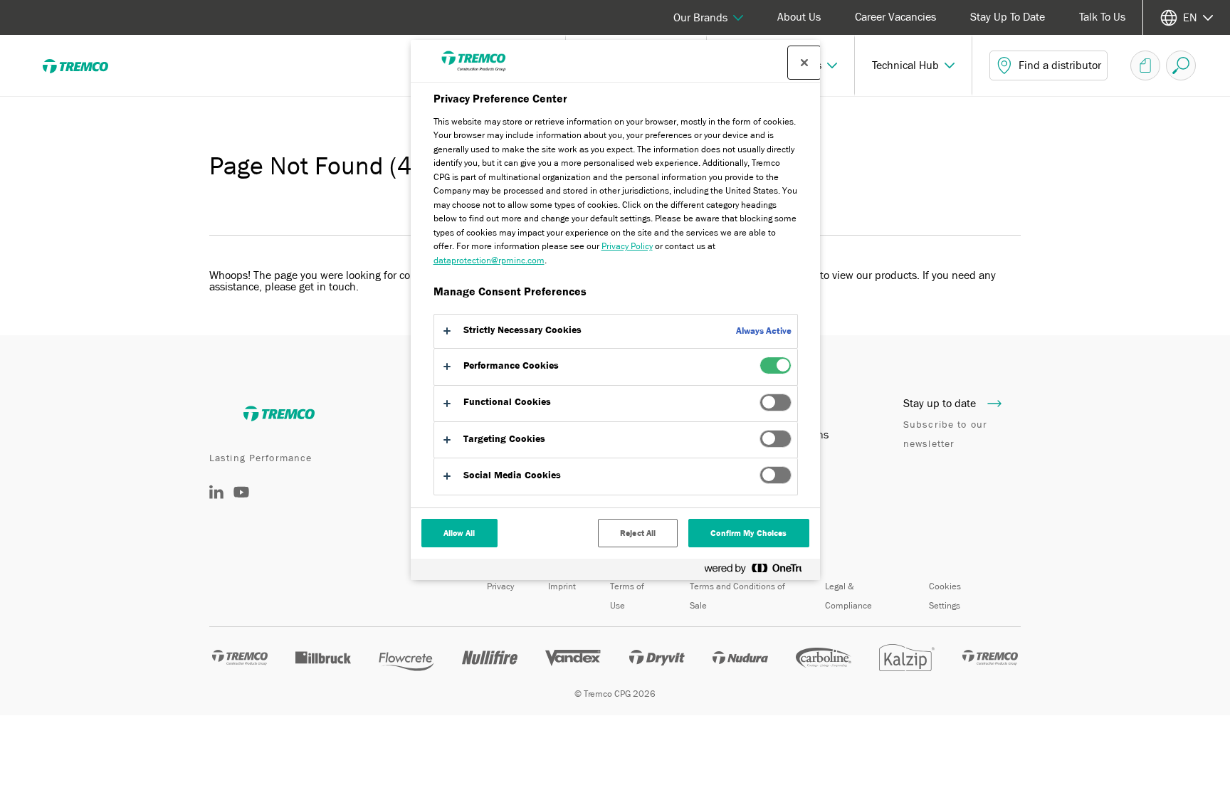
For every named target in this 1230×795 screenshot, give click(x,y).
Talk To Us (1102, 17)
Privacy (500, 586)
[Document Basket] (1145, 65)
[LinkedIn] (216, 495)
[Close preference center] (804, 62)
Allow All (459, 533)
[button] (913, 65)
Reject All (638, 533)
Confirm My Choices (748, 533)
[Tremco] (85, 65)
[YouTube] (241, 502)
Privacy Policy (627, 246)
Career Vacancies (895, 17)
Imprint (562, 586)
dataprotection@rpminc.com (489, 260)
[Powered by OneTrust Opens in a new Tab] (759, 571)
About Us (799, 17)
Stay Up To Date (1007, 17)
